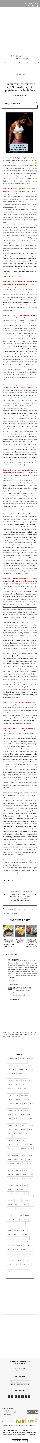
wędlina (15, 1249)
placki (24, 1196)
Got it (24, 1440)
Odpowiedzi (14, 984)
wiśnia (18, 1253)
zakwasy (17, 1256)
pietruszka (11, 1196)
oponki (16, 1178)
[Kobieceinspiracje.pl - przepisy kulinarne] (7, 1411)
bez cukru (11, 1069)
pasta (25, 1185)
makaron (15, 1148)
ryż (14, 1215)
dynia (26, 1110)
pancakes (10, 1185)
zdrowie (14, 913)
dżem (9, 1114)
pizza (18, 1196)
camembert (11, 1088)
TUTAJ (25, 601)
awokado (23, 1062)
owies (9, 1181)
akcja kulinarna (12, 1058)
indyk (18, 1122)
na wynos (27, 1166)
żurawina (18, 1268)
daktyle (18, 1103)
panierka (18, 1185)
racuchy (10, 1211)
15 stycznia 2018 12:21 (27, 960)
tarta (15, 1234)
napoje (26, 1170)
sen (9, 1219)
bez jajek (28, 1069)
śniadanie (25, 1230)
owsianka (23, 1181)
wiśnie (25, 1253)
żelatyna (10, 1268)
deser (25, 1103)
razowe (17, 1211)
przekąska (11, 1208)
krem (24, 1140)
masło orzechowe (13, 1155)
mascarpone (17, 1151)
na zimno (10, 1170)
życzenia (26, 1268)
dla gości (10, 1107)
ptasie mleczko (28, 1208)
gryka (23, 1118)
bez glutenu (20, 1069)
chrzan (20, 1092)
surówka (10, 1226)
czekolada (26, 1099)
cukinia (10, 1099)
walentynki (11, 1245)
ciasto (16, 1095)
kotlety (18, 1140)
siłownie (10, 1223)
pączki (16, 1189)
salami (20, 1215)
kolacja (23, 1136)
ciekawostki (9, 909)
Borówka (10, 1080)
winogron (11, 1253)
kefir (15, 1133)
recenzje (25, 1211)
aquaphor (30, 1058)
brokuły (18, 1080)
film (15, 1114)
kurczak (23, 1144)
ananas (22, 1058)
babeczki (10, 1065)
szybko (26, 1226)
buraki (23, 1084)
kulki (16, 1144)
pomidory (26, 1200)
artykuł (16, 1062)
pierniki (18, 1193)
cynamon (17, 1099)
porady (25, 909)
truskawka (25, 1238)
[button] (20, 74)
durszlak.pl (18, 1110)
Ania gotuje (20, 1371)
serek (19, 1219)
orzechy (29, 1178)
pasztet (10, 1189)
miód (22, 1159)
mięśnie (16, 1159)
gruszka (16, 1118)
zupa (29, 1264)
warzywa (27, 1245)
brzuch (10, 1084)
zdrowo (27, 1260)
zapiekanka (11, 1260)
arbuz (9, 1062)
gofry (29, 1114)
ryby (9, 1215)
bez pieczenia (11, 1073)
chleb (25, 1088)
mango (10, 1151)
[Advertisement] (20, 25)
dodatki (18, 1107)
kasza (30, 1129)
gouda (9, 1118)
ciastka (10, 1095)
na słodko (11, 1166)
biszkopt (25, 1077)
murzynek (28, 1163)
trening (6, 913)
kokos (9, 1136)
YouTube (10, 1256)
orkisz (23, 1178)
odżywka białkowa (27, 1174)
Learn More (16, 1440)
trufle (17, 1238)
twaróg (26, 1241)
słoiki (17, 1223)
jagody (17, 1125)
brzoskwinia (26, 1080)
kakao (9, 1129)
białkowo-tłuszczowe (14, 1077)
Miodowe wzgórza (20, 1368)
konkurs (10, 1140)
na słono (19, 1166)
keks (20, 1133)
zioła (23, 1264)
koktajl (16, 1136)
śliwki (9, 1230)
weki (9, 1249)
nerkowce (11, 1174)
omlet (9, 1178)
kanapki (16, 1129)
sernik (25, 1219)
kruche (10, 1144)
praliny (17, 1204)
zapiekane (26, 1256)
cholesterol (11, 1092)
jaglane (10, 1125)
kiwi (26, 1133)
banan (23, 1065)
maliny (30, 1148)
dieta (18, 909)
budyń (16, 1084)
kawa (9, 1133)
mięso (9, 1159)
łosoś (30, 1144)
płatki (30, 1196)
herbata (30, 1118)
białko (20, 1073)
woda (30, 1253)
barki (29, 1065)
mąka (30, 1155)
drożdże (10, 1110)
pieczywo (10, 1193)
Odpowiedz (12, 980)
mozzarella (11, 1163)
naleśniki (18, 1170)
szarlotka (19, 1226)
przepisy (19, 1208)
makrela (23, 1148)
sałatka (27, 1215)
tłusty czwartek (25, 1234)
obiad (17, 1174)
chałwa (19, 1088)
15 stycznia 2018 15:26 (22, 990)
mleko (28, 1159)
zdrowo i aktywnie (22, 988)
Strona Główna (30, 3)
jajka (23, 1125)
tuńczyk (19, 1241)
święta (9, 1234)
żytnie (10, 1271)
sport (32, 909)
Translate (26, 1385)
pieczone (23, 1189)
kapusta (23, 1129)
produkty (24, 1204)
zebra (9, 1264)
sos (23, 1223)
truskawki (11, 1241)
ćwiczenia (11, 1103)
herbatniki (11, 1122)
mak (9, 1148)
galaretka (22, 1114)
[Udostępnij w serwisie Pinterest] (12, 880)
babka (17, 1065)
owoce (16, 1181)
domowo (25, 1107)
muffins (19, 1163)
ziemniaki (16, 1264)
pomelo (18, 1200)
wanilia (19, 1245)
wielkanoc (24, 1249)
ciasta (26, 1092)
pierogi (25, 1193)
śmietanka (17, 1230)
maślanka (23, 1155)
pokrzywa (10, 1200)
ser (14, 1219)
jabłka (25, 1122)
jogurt (29, 1125)
